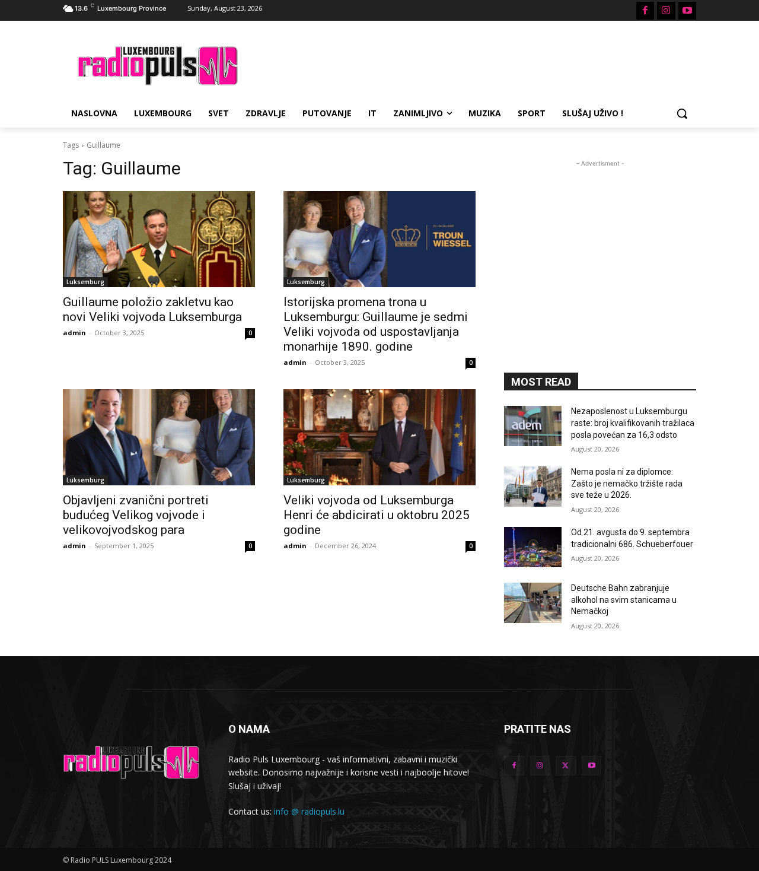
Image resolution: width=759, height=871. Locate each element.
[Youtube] (687, 11)
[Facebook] (645, 11)
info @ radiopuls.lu (309, 811)
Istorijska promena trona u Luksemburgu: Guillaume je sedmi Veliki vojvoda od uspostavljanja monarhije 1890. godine (375, 324)
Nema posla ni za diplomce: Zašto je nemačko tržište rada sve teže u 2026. (627, 483)
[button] (682, 113)
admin (74, 332)
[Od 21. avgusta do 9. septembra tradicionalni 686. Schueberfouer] (533, 547)
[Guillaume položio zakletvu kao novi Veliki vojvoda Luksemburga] (159, 239)
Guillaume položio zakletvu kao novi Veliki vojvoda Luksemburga (152, 309)
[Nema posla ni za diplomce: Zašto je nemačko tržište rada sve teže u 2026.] (533, 486)
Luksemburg (85, 282)
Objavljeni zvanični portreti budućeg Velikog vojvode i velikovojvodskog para (136, 515)
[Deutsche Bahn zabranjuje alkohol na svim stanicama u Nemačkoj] (533, 603)
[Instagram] (666, 11)
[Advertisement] (468, 64)
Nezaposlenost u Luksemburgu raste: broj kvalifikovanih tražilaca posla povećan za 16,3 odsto (632, 422)
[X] (566, 766)
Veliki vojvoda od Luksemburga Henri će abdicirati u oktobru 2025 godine (376, 515)
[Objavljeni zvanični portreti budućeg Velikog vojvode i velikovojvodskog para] (159, 437)
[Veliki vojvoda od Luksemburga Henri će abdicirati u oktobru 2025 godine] (379, 437)
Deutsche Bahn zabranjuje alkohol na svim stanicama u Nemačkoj (624, 599)
